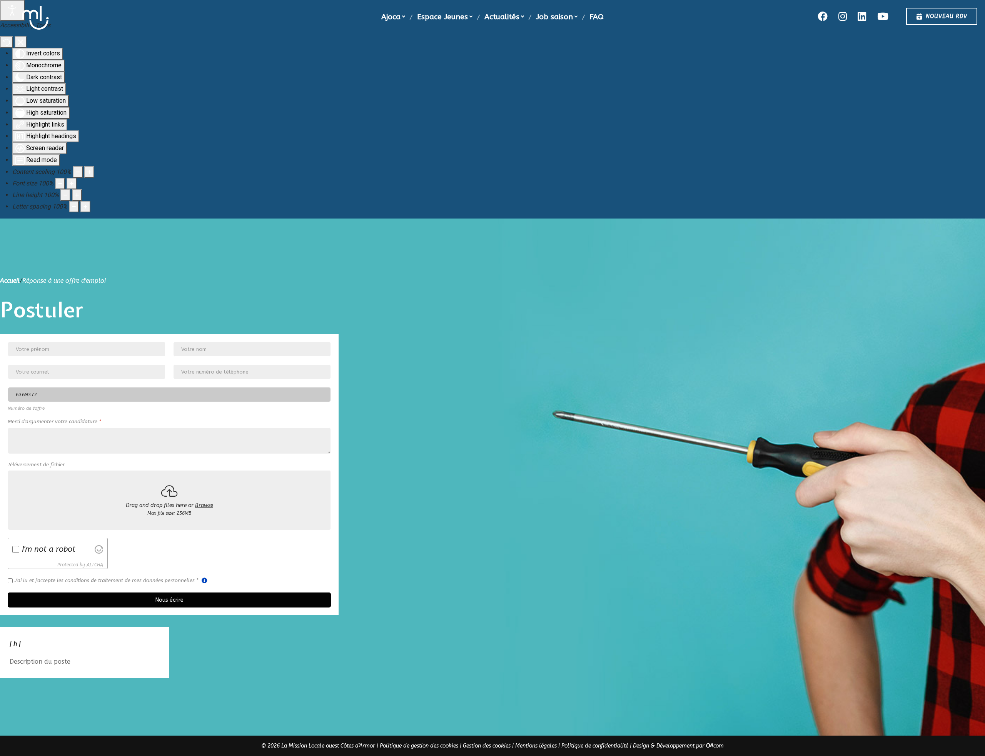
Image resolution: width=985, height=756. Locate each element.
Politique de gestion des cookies (419, 746)
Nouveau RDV (946, 16)
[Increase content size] (89, 172)
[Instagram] (842, 16)
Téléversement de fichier (36, 464)
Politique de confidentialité (594, 746)
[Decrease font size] (60, 183)
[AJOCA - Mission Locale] (35, 18)
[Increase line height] (77, 195)
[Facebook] (823, 16)
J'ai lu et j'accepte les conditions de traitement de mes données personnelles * (107, 580)
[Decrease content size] (78, 172)
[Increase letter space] (85, 206)
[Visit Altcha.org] (99, 549)
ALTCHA (95, 564)
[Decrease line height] (65, 195)
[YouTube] (883, 16)
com (715, 746)
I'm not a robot (48, 549)
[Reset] (6, 42)
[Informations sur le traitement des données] (204, 580)
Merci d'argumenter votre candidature (54, 421)
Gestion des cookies (487, 746)
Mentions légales (536, 746)
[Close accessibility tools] (21, 42)
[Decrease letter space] (74, 206)
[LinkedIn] (862, 16)
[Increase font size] (72, 183)
